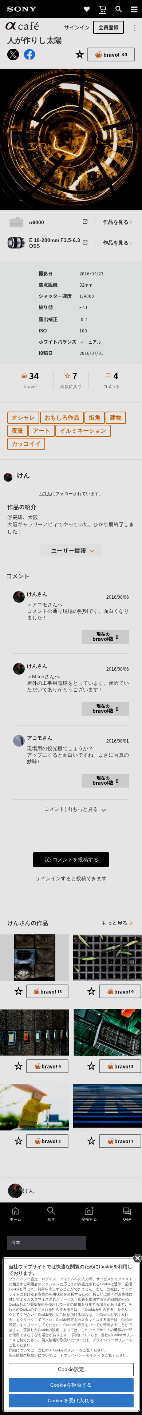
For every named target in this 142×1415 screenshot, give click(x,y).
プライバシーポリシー (82, 1355)
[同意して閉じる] (137, 1258)
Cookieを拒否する (71, 1385)
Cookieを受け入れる (71, 1400)
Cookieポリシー (65, 1350)
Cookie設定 (71, 1369)
